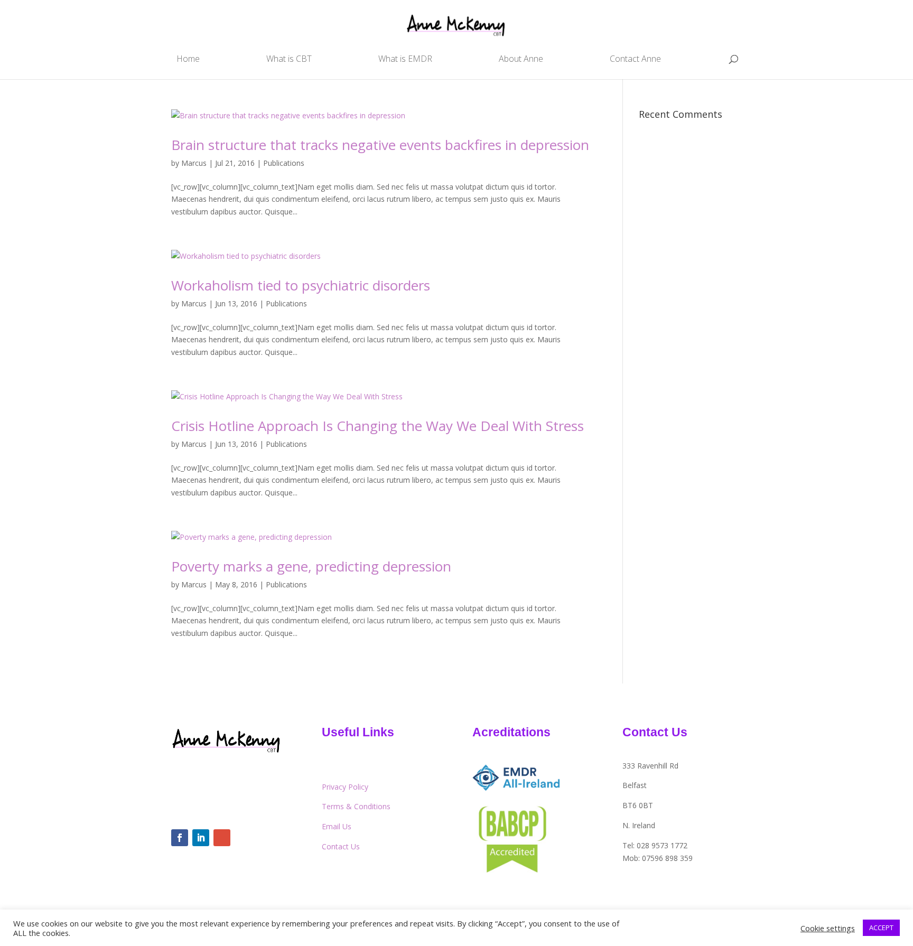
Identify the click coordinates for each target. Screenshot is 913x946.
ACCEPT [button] (881, 927)
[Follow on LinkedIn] (200, 837)
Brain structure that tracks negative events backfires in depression (380, 144)
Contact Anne (635, 59)
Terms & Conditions (356, 806)
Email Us (336, 826)
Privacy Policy (345, 787)
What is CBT (289, 59)
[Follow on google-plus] (221, 837)
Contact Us (341, 846)
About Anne (521, 59)
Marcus (194, 163)
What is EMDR (405, 59)
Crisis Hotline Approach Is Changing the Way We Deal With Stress (377, 425)
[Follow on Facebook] (179, 837)
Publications (283, 163)
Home (188, 59)
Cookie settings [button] (827, 928)
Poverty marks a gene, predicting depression (311, 566)
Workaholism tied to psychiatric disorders (300, 285)
